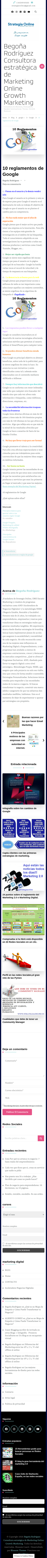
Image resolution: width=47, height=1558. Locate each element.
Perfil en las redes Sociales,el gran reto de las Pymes (21, 976)
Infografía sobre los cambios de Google (19, 810)
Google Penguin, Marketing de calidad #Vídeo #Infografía (11, 525)
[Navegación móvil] (41, 66)
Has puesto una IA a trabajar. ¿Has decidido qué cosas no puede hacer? (21, 1177)
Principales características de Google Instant (9, 536)
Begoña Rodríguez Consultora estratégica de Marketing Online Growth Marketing (23, 1540)
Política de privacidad (15, 1404)
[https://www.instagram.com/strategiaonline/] (14, 1429)
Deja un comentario (12, 184)
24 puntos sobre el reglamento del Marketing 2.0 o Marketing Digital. (21, 896)
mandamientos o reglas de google (19, 555)
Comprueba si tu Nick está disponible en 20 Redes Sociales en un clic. (23, 940)
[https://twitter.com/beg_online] (29, 1429)
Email (5, 1235)
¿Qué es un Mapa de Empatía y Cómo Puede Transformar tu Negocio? (24, 1310)
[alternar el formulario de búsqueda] (36, 12)
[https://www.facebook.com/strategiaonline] (6, 1429)
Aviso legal (10, 1398)
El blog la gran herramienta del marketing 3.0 (29, 1462)
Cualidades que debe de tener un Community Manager (20, 1020)
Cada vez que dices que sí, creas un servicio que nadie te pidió (24, 1169)
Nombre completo (10, 1226)
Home (8, 1276)
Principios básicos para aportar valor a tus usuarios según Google (12, 513)
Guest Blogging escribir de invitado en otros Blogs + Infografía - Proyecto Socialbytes (22, 1333)
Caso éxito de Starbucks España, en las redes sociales (29, 1475)
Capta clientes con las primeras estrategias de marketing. (19, 854)
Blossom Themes (18, 1550)
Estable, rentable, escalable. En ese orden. (24, 1194)
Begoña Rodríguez (11, 180)
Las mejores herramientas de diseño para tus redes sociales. (22, 1370)
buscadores (10, 551)
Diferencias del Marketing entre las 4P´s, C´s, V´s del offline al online (22, 1347)
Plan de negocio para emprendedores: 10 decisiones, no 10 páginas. (23, 1186)
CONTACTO (11, 1282)
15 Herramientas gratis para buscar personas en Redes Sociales (28, 1451)
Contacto (9, 1392)
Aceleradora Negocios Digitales (19, 1288)
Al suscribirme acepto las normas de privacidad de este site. (23, 1245)
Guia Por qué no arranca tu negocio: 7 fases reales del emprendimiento (22, 1160)
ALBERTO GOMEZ (14, 1318)
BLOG (7, 1270)
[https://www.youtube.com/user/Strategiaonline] (37, 1429)
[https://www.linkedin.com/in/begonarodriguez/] (22, 1429)
